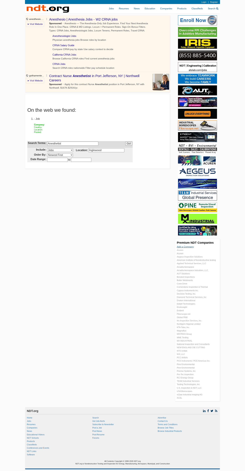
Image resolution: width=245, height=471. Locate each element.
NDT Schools (33, 438)
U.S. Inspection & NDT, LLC (189, 388)
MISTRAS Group (184, 334)
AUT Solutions (183, 274)
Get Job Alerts (98, 421)
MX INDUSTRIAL (184, 341)
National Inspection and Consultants (193, 344)
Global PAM (182, 317)
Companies (166, 8)
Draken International (186, 300)
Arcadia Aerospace (185, 267)
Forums (95, 438)
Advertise (162, 418)
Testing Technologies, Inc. (188, 384)
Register (214, 2)
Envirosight (182, 307)
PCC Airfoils (182, 357)
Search (211, 8)
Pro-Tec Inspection (185, 374)
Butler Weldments (185, 280)
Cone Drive (182, 284)
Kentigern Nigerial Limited (188, 324)
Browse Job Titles (166, 428)
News (137, 8)
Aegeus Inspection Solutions (190, 257)
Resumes (124, 8)
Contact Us (163, 421)
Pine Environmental (186, 364)
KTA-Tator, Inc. (183, 327)
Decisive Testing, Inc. (186, 294)
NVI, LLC (181, 354)
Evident (180, 310)
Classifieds (197, 8)
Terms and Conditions (168, 424)
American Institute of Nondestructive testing (196, 260)
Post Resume (98, 434)
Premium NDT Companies (195, 242)
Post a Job (97, 428)
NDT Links (31, 451)
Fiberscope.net (183, 314)
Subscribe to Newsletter (103, 424)
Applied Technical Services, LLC (191, 263)
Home (29, 418)
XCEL (179, 398)
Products (181, 8)
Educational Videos (35, 434)
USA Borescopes (184, 391)
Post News (97, 431)
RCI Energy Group (185, 378)
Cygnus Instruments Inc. (187, 290)
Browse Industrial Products (170, 431)
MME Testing (182, 337)
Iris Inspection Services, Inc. (189, 321)
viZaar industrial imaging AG (189, 394)
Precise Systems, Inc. (186, 371)
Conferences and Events (38, 448)
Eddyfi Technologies (186, 304)
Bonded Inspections (186, 277)
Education (150, 8)
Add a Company (185, 246)
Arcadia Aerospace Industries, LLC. (193, 270)
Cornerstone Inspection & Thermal (192, 287)
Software (31, 454)
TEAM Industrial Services (188, 381)
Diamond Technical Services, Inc (191, 297)
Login (203, 2)
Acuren (180, 250)
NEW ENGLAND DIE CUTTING (191, 347)
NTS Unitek (182, 351)
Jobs (111, 8)
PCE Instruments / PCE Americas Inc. (193, 361)
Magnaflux (181, 331)
